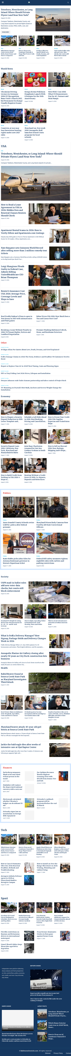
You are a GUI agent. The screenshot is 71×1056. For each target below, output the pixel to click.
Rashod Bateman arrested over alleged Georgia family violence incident (26, 918)
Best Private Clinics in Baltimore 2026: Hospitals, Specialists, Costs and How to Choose (12, 713)
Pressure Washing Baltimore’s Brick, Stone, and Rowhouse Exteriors (51, 331)
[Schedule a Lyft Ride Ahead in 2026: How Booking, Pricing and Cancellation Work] (35, 413)
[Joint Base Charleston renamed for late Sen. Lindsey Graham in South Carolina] (35, 443)
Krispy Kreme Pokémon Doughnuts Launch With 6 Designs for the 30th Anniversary (35, 95)
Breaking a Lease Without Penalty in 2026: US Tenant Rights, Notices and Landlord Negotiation (16, 332)
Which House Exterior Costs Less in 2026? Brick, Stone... (58, 1025)
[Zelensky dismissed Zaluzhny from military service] (18, 1020)
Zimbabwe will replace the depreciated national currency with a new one (12, 787)
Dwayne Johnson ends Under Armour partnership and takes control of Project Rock (33, 380)
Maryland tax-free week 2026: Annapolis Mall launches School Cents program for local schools (35, 132)
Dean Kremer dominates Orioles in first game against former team (46, 934)
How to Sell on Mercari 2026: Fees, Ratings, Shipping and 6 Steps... (57, 448)
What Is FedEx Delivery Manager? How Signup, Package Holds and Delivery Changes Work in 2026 (23, 638)
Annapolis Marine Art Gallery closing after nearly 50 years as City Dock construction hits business (24, 656)
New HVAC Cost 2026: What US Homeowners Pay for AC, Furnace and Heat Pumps (58, 95)
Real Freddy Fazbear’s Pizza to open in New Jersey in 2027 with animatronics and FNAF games (16, 318)
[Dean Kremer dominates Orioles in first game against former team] (65, 936)
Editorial (47, 1053)
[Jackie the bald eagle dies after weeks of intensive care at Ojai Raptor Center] (59, 750)
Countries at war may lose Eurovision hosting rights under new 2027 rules (11, 131)
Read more (5, 32)
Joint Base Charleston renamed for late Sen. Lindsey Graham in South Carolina (34, 449)
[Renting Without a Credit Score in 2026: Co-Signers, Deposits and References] (35, 471)
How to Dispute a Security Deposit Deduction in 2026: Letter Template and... (12, 419)
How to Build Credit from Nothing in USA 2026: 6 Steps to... (11, 477)
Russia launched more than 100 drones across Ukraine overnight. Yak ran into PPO (17, 1034)
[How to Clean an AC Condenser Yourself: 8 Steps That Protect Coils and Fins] (42, 1036)
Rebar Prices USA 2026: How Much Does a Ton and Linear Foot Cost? (53, 317)
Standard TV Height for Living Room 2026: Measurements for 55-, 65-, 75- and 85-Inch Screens (11, 623)
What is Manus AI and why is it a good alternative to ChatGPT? (43, 987)
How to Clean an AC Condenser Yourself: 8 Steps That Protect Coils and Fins (26, 53)
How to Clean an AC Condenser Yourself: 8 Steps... (56, 1037)
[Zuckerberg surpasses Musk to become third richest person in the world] (29, 776)
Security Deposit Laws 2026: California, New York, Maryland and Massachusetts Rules (10, 449)
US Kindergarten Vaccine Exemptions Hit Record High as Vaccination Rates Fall (35, 713)
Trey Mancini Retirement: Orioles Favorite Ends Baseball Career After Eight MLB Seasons (44, 919)
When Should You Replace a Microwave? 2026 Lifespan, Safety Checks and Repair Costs (61, 850)
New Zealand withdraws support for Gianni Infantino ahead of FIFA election (62, 918)
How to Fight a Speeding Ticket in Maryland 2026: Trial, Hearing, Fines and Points (35, 622)
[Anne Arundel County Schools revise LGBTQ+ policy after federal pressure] (19, 514)
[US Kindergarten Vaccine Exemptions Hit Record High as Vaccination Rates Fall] (35, 707)
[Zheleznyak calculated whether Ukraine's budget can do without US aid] (29, 803)
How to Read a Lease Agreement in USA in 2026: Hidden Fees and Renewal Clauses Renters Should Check (13, 210)
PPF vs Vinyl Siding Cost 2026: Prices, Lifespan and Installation (25, 373)
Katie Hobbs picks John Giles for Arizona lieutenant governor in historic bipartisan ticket (17, 561)
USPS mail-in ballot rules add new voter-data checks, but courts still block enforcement (62, 53)
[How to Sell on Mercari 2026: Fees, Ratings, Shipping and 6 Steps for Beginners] (59, 442)
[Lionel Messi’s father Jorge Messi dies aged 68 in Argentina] (29, 948)
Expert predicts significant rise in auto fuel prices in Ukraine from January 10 (44, 994)
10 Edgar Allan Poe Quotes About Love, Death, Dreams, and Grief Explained (42, 53)
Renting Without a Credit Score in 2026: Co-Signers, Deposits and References (35, 477)
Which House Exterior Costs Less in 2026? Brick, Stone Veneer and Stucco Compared (8, 53)
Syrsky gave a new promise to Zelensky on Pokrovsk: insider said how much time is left (16, 1040)
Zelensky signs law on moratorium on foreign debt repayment (12, 814)
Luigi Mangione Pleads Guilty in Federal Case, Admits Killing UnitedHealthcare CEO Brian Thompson (12, 272)
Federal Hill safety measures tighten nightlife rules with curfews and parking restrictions (52, 561)
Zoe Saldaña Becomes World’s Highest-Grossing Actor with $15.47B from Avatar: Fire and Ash (46, 776)
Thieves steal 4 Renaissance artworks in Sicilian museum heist (57, 622)
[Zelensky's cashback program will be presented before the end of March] (63, 803)
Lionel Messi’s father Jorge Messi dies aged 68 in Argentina (11, 946)
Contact (68, 1053)
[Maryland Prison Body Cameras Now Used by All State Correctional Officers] (52, 514)
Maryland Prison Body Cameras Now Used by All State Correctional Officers (52, 524)
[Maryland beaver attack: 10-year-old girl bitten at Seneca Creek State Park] (59, 732)
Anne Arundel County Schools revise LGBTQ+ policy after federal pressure (18, 524)
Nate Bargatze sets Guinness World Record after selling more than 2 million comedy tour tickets (24, 251)
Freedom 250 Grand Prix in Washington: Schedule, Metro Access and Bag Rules (9, 918)
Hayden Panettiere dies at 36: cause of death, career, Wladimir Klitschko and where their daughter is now (59, 714)
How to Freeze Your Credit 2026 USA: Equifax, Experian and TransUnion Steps (59, 420)
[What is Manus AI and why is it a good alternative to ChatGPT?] (46, 980)
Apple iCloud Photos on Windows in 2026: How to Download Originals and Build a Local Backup (44, 850)
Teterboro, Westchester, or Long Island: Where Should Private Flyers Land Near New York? (17, 12)
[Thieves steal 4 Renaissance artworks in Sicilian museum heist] (59, 616)
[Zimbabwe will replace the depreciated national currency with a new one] (29, 788)
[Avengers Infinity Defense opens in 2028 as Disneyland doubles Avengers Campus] (29, 880)
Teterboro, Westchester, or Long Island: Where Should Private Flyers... (58, 1014)
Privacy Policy (58, 1053)
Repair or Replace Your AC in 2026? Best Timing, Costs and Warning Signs (30, 366)
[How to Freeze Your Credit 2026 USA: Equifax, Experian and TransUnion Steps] (59, 414)
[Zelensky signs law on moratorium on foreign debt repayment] (29, 815)
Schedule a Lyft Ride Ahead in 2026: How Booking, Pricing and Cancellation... (35, 419)
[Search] (68, 2)
